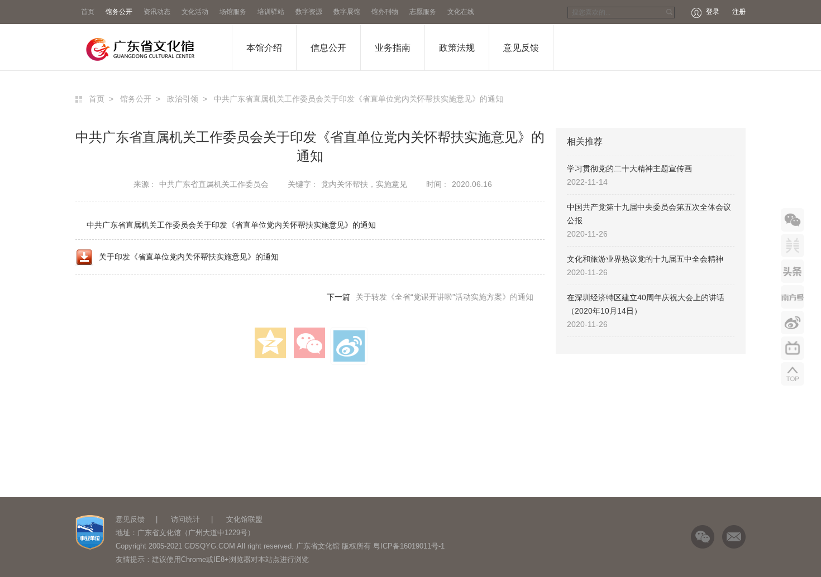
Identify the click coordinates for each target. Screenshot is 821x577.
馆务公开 (119, 12)
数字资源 (308, 12)
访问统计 (185, 519)
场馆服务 (232, 12)
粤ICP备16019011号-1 (409, 546)
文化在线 (460, 12)
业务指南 (392, 47)
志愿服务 (422, 12)
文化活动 (195, 12)
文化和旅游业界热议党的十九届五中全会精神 (645, 258)
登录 (712, 12)
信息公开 (328, 47)
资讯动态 (157, 12)
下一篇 (430, 296)
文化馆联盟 (244, 519)
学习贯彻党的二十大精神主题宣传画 (629, 168)
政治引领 (182, 98)
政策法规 (457, 47)
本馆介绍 (264, 47)
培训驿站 (270, 12)
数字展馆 (346, 12)
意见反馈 (521, 47)
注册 (739, 12)
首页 (87, 12)
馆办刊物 (384, 12)
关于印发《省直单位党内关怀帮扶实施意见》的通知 (189, 257)
